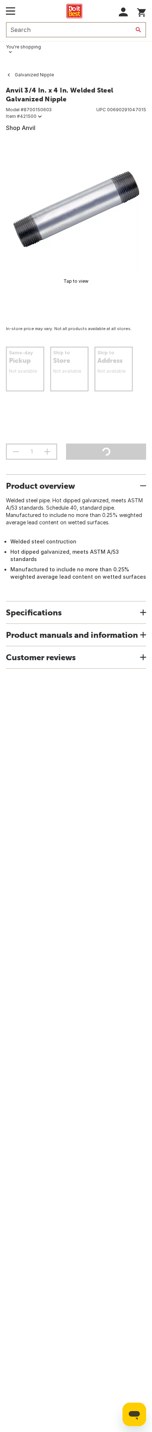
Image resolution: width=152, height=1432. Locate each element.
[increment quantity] (47, 451)
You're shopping (23, 47)
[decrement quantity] (15, 451)
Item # (21, 116)
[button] (123, 12)
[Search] (138, 29)
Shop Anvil (20, 127)
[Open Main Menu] (10, 11)
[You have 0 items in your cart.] (141, 11)
